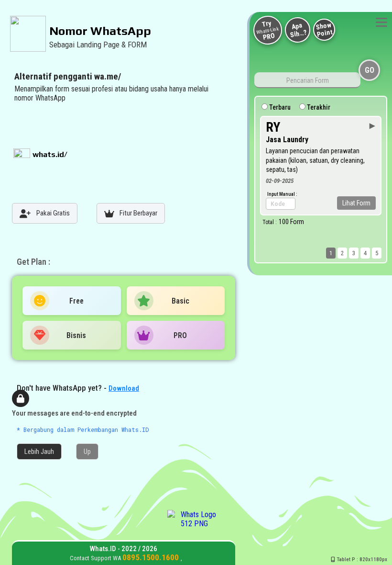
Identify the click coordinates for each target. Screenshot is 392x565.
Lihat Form (356, 203)
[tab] (44, 213)
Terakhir (317, 107)
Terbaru (279, 107)
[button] (39, 451)
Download (124, 388)
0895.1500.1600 (151, 557)
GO (369, 70)
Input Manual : (282, 194)
